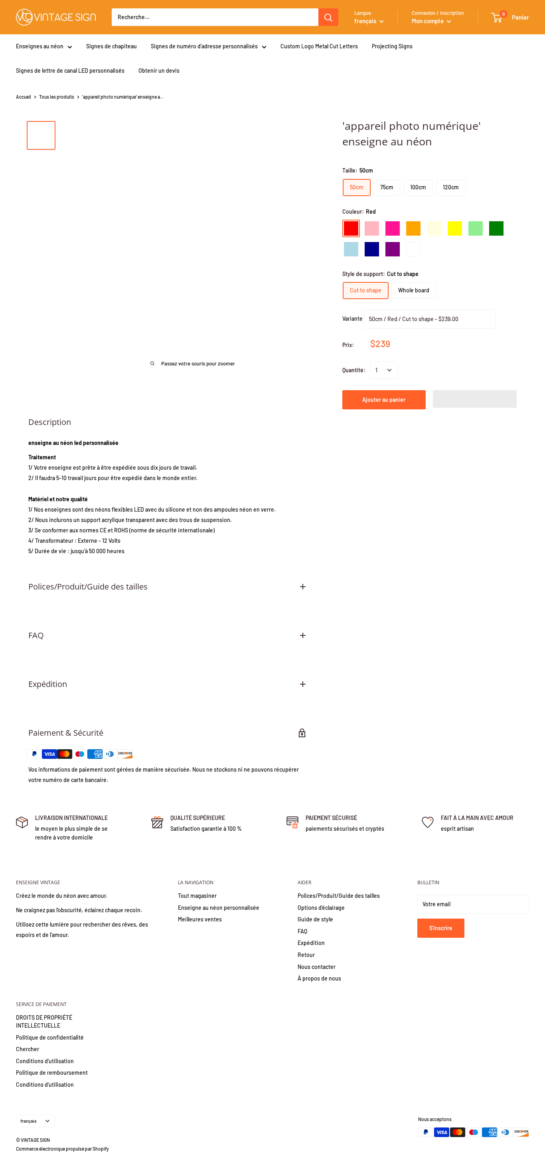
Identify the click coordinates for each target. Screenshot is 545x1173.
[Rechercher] (328, 17)
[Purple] (392, 249)
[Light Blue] (351, 249)
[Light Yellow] (434, 228)
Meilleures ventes (200, 919)
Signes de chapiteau (111, 46)
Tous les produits (56, 96)
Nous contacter (317, 966)
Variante (352, 318)
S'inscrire (440, 928)
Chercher (27, 1049)
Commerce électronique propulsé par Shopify (62, 1148)
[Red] (351, 228)
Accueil (23, 96)
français (28, 1120)
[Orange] (413, 228)
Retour (306, 954)
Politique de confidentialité (50, 1037)
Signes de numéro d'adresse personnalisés (204, 46)
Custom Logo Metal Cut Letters (319, 46)
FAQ (302, 931)
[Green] (496, 228)
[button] (475, 399)
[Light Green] (475, 228)
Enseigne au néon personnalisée (218, 907)
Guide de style (315, 919)
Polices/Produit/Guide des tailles (339, 895)
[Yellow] (455, 228)
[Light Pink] (372, 228)
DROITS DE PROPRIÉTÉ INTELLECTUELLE (44, 1021)
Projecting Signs (392, 46)
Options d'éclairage (321, 907)
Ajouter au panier (383, 399)
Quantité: (353, 370)
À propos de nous (319, 978)
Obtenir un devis (159, 70)
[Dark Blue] (372, 249)
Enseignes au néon (39, 46)
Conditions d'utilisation (45, 1061)
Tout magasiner (197, 895)
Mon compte (428, 20)
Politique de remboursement (52, 1072)
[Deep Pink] (392, 228)
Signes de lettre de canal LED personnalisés (70, 70)
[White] (413, 249)
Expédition (311, 942)
